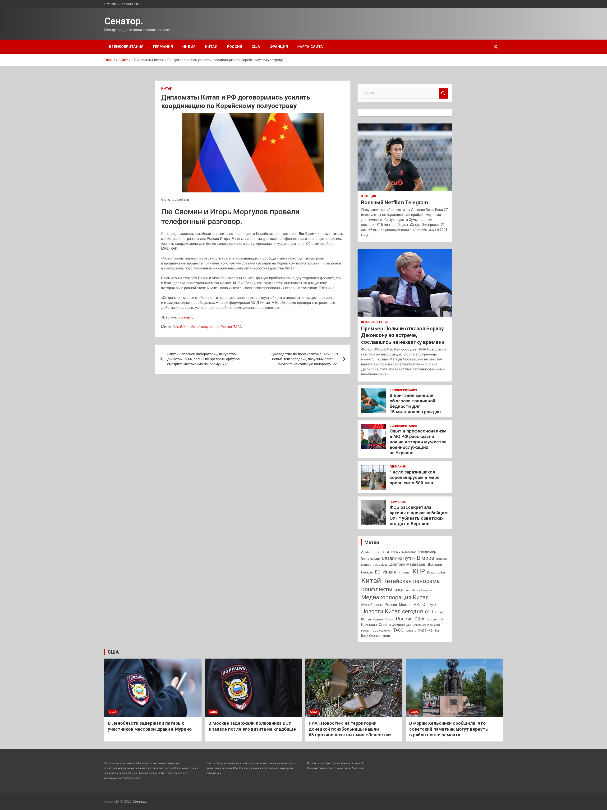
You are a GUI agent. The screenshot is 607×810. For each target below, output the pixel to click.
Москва (405, 605)
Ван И (385, 552)
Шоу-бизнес (371, 636)
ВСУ (376, 552)
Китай (211, 47)
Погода (389, 619)
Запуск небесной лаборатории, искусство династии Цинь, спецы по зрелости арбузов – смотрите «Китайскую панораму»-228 (205, 359)
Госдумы (380, 564)
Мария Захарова (422, 590)
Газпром (366, 564)
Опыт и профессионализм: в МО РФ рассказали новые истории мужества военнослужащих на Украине (419, 441)
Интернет (404, 572)
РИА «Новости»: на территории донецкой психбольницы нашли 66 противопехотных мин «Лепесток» (350, 728)
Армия (366, 552)
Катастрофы (436, 572)
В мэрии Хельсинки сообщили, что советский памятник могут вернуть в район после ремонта (448, 728)
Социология (381, 630)
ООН (429, 612)
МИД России (402, 590)
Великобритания (126, 47)
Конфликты (376, 589)
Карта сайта (310, 47)
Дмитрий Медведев (407, 564)
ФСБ (437, 630)
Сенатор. (123, 21)
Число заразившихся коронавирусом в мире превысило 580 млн (415, 477)
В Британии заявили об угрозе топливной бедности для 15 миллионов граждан (415, 403)
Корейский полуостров (201, 327)
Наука (432, 605)
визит (386, 635)
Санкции (432, 619)
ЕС (377, 571)
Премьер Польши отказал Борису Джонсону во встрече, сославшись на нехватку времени (402, 335)
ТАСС (237, 327)
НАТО (419, 604)
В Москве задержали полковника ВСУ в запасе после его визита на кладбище (252, 726)
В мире (425, 558)
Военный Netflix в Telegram (394, 202)
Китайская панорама (411, 581)
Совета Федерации (395, 625)
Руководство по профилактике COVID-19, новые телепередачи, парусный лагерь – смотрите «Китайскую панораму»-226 (305, 359)
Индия (189, 47)
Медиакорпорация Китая (395, 597)
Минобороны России (379, 605)
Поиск (443, 93)
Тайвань (410, 630)
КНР (419, 571)
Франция (279, 47)
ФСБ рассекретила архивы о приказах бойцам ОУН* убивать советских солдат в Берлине (419, 515)
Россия (234, 47)
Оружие (378, 619)
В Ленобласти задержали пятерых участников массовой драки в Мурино (150, 726)
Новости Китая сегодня (392, 611)
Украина (425, 630)
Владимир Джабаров (403, 552)
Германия (163, 47)
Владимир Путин (398, 558)
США (256, 47)
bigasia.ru (186, 317)
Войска (441, 558)
